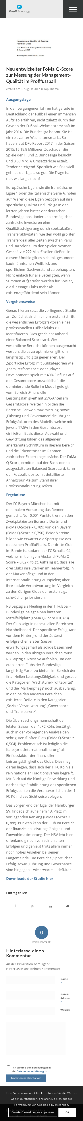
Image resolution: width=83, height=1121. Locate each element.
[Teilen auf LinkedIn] (50, 906)
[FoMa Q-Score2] (36, 46)
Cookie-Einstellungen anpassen (33, 1112)
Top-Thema (51, 89)
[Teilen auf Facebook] (15, 906)
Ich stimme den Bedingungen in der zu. (31, 1069)
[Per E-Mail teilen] (68, 906)
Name (64, 981)
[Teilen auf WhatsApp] (32, 906)
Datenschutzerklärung (30, 1071)
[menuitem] (71, 9)
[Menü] (71, 9)
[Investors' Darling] (34, 9)
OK (67, 1112)
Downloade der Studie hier (29, 878)
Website (65, 1010)
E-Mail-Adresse (65, 998)
